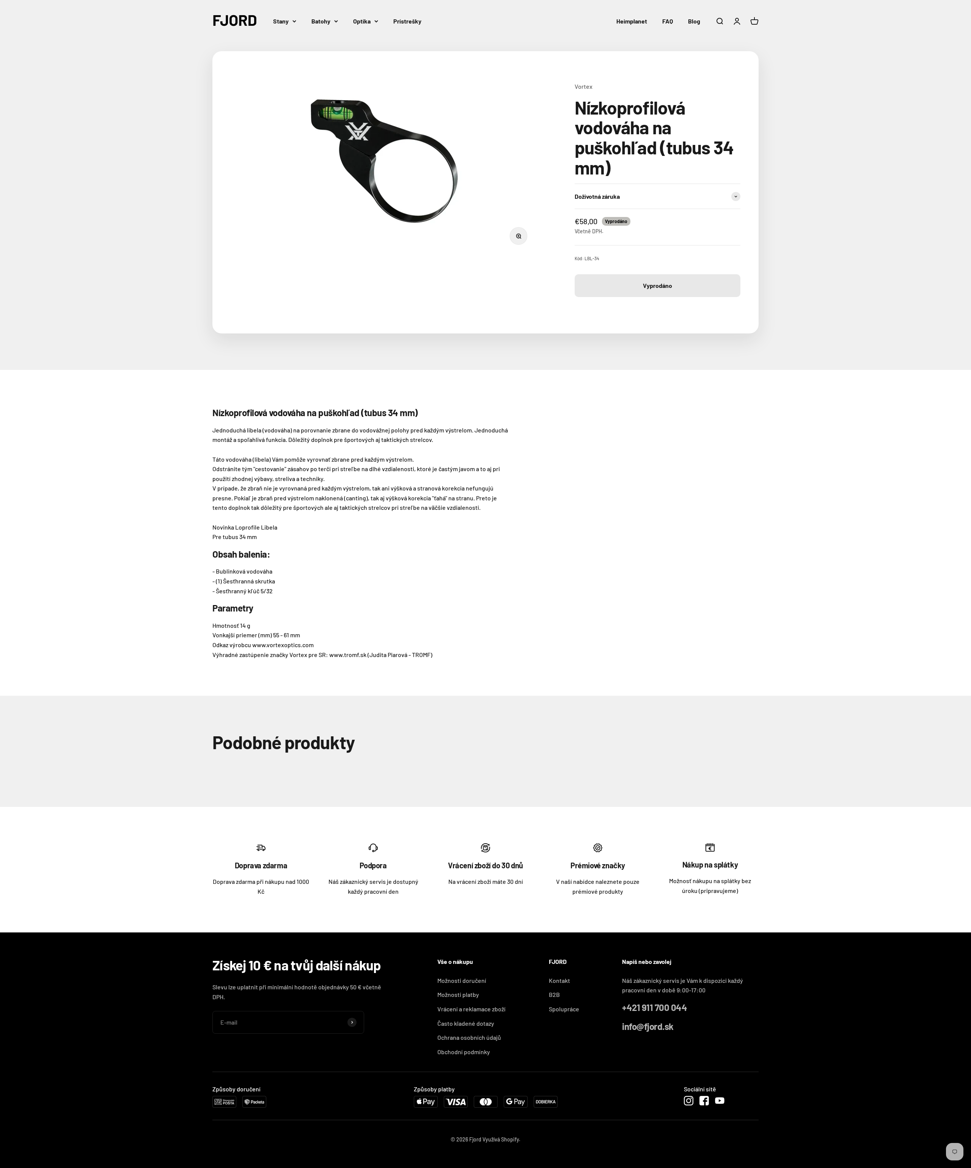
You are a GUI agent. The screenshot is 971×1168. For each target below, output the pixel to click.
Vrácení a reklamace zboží (471, 1008)
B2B (554, 994)
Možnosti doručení (461, 980)
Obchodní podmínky (463, 1051)
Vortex (583, 86)
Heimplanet (631, 21)
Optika (362, 21)
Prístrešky (407, 21)
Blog (694, 21)
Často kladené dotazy (465, 1023)
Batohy (320, 21)
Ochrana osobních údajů (469, 1037)
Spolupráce (564, 1008)
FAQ (667, 21)
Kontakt (559, 980)
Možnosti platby (458, 994)
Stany (281, 21)
